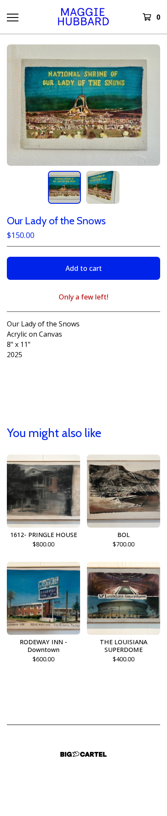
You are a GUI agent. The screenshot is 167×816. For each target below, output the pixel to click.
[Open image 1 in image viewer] (83, 105)
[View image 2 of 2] (102, 187)
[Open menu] (12, 17)
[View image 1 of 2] (64, 187)
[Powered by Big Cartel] (83, 754)
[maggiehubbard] (83, 17)
